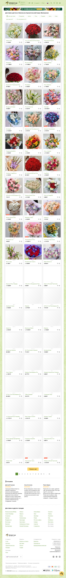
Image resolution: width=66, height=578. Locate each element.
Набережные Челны (24, 524)
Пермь (35, 518)
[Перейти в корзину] (57, 3)
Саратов (36, 524)
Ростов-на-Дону (37, 520)
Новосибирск (37, 511)
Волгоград (7, 522)
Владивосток (8, 520)
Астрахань (7, 516)
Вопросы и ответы (24, 541)
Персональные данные (11, 563)
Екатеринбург (8, 526)
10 (41, 474)
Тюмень (50, 513)
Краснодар (22, 520)
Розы (7, 552)
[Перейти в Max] (59, 556)
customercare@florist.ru (55, 551)
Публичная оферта (22, 563)
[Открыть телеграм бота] (56, 556)
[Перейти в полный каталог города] (11, 3)
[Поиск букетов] (51, 3)
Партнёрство (37, 543)
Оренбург (36, 516)
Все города (50, 524)
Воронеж (7, 524)
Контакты (8, 543)
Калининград (23, 518)
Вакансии (36, 541)
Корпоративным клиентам (40, 545)
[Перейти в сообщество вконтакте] (53, 556)
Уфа (49, 518)
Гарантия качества (10, 545)
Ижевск (21, 511)
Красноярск (22, 522)
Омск (35, 513)
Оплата (21, 545)
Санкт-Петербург (9, 513)
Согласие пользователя (33, 563)
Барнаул (7, 518)
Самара (36, 522)
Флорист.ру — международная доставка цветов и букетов (25, 571)
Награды (8, 547)
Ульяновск (50, 516)
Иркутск (21, 513)
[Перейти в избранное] (54, 3)
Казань (21, 516)
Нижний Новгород (24, 526)
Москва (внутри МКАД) (10, 511)
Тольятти (50, 511)
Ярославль (50, 522)
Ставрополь (37, 526)
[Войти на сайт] (60, 3)
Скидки (21, 547)
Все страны (51, 526)
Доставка (22, 543)
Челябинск (50, 520)
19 (49, 474)
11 (43, 474)
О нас (7, 541)
